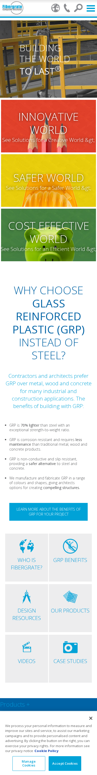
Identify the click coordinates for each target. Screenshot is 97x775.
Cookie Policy (46, 750)
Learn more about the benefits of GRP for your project (49, 512)
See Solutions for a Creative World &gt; (48, 139)
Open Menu (91, 8)
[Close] (90, 718)
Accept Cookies (65, 763)
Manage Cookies (29, 763)
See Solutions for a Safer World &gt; (48, 187)
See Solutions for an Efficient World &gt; (48, 248)
